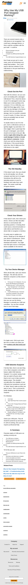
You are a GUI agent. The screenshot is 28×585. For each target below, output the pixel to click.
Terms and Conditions (14, 566)
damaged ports (6, 496)
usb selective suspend (7, 526)
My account (6, 551)
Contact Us (7, 544)
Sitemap (18, 562)
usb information (6, 513)
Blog (4, 18)
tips (15, 107)
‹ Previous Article (9, 478)
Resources (10, 562)
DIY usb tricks (6, 500)
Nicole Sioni (10, 19)
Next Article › (21, 478)
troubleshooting (6, 509)
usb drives (5, 534)
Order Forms (14, 555)
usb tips (4, 517)
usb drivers (5, 530)
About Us (15, 544)
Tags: (4, 485)
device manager (6, 522)
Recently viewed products (18, 551)
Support (22, 544)
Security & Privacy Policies (14, 569)
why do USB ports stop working (9, 488)
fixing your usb (6, 505)
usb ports (5, 492)
